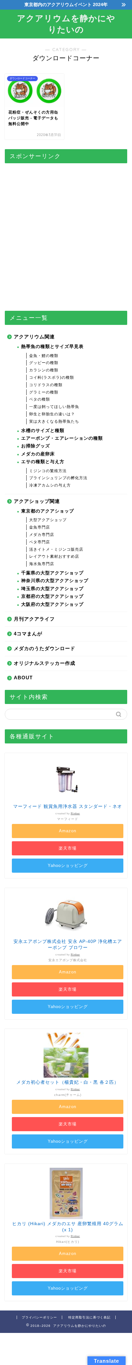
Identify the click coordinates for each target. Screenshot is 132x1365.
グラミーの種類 (43, 392)
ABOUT (23, 677)
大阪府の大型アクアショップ (52, 604)
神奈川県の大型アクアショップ (54, 580)
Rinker (75, 813)
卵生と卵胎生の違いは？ (52, 414)
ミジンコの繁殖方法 (48, 471)
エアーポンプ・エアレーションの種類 (62, 438)
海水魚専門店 (41, 564)
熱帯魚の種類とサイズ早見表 (52, 346)
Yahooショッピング (68, 865)
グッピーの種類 (43, 362)
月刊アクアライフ (34, 619)
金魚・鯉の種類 (43, 355)
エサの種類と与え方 (42, 461)
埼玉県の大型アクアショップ (52, 588)
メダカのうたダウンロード (44, 648)
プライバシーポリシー (39, 1317)
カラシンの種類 (43, 370)
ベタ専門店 (39, 542)
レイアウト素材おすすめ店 (54, 556)
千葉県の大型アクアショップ (52, 573)
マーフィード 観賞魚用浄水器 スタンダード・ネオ (67, 806)
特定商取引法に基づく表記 (89, 1317)
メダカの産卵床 (38, 454)
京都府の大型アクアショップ (52, 596)
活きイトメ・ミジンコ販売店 (56, 549)
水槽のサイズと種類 (42, 430)
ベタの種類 (39, 399)
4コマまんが (28, 633)
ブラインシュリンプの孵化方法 (58, 478)
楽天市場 (68, 848)
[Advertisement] (66, 234)
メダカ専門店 (41, 534)
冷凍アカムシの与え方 (50, 485)
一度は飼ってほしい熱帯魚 (54, 406)
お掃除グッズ (35, 446)
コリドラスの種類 (45, 385)
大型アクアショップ (48, 520)
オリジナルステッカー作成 (44, 663)
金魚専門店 (39, 527)
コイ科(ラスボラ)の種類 (51, 377)
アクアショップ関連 (37, 501)
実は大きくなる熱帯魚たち (54, 421)
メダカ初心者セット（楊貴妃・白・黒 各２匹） (67, 1082)
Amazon (67, 830)
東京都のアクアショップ (47, 511)
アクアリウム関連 (34, 336)
